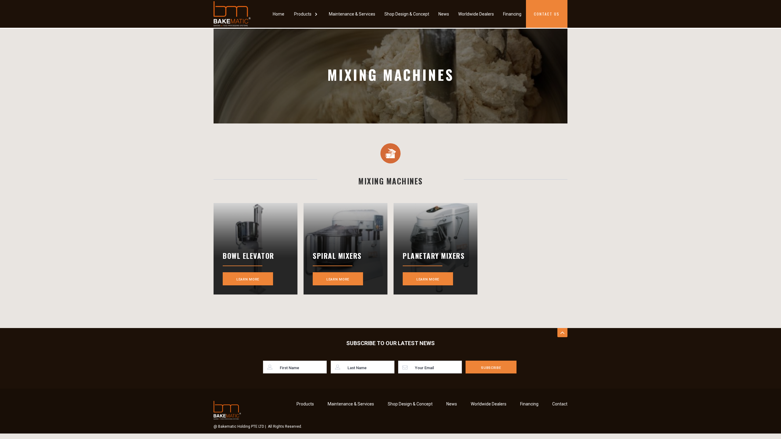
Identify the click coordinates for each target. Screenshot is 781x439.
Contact (559, 404)
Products (305, 404)
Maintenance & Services (352, 14)
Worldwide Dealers (476, 14)
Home (278, 14)
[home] (232, 13)
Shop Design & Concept (406, 14)
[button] (306, 14)
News (443, 14)
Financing (512, 14)
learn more (247, 279)
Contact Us (547, 14)
